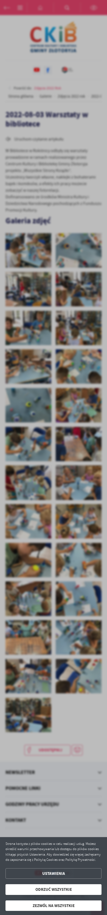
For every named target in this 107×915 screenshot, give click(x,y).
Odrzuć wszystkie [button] (53, 889)
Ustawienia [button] (53, 873)
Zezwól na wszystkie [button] (54, 905)
